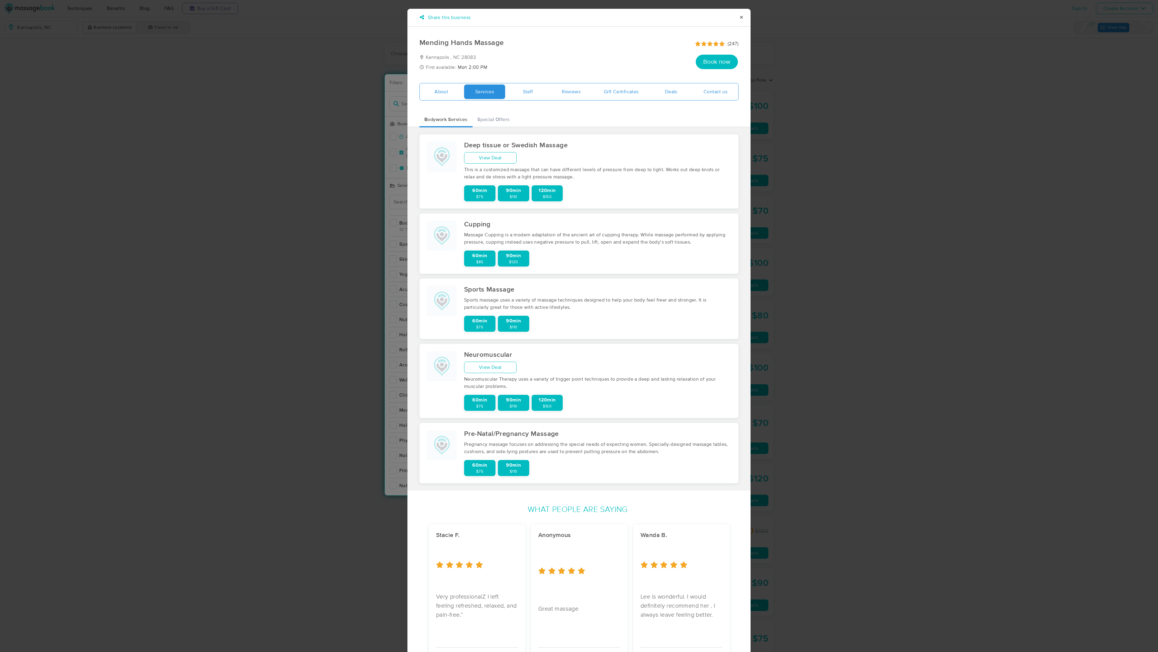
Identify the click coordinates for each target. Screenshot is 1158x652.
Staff (528, 91)
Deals (671, 91)
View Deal (490, 157)
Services (484, 91)
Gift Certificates (621, 91)
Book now (716, 62)
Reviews (571, 91)
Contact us (715, 91)
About (441, 91)
